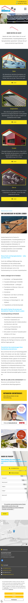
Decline (14, 596)
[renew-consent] (1, 601)
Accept (14, 593)
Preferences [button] (11, 589)
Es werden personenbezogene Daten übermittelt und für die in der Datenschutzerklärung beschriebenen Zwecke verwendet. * (14, 506)
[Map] (14, 533)
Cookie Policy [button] (6, 587)
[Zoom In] (2, 522)
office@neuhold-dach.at (8, 574)
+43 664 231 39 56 (22, 3)
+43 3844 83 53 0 (22, 1)
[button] (23, 9)
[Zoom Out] (2, 524)
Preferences (14, 599)
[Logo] (9, 9)
